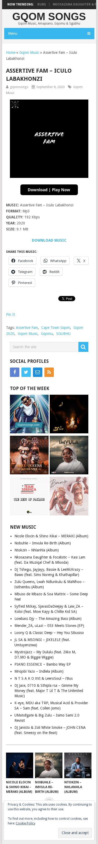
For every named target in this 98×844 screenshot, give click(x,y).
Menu (12, 33)
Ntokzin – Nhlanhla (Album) (36, 550)
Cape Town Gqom (55, 327)
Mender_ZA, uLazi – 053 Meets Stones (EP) (49, 626)
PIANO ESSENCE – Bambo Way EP (42, 664)
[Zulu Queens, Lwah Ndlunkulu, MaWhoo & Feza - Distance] (29, 456)
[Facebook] (14, 372)
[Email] (37, 372)
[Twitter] (26, 372)
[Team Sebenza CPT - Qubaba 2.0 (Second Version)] (29, 497)
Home (10, 52)
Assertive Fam (27, 327)
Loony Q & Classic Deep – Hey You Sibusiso (49, 633)
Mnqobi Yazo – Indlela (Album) (39, 671)
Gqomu (47, 333)
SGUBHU (63, 333)
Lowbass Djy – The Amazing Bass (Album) (48, 618)
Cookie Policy (25, 823)
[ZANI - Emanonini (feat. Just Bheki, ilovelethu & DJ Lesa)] (69, 415)
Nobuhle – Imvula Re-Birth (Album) (42, 543)
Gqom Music (29, 52)
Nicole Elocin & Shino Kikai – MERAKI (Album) (51, 536)
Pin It (10, 314)
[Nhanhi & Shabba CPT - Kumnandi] (29, 415)
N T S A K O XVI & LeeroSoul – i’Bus (43, 678)
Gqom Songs (49, 16)
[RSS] (49, 372)
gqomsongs (19, 87)
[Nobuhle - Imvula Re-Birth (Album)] (69, 456)
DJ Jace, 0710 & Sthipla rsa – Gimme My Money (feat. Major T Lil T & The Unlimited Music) (48, 690)
